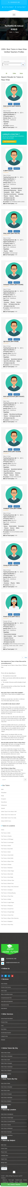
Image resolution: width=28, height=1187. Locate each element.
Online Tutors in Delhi (5, 1059)
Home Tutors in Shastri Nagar (7, 1117)
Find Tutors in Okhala (6, 864)
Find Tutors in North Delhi (7, 858)
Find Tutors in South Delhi (7, 855)
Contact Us (5, 1182)
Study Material (4, 1008)
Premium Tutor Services (6, 987)
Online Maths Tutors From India (8, 817)
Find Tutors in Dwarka (6, 836)
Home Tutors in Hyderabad (6, 1097)
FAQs (20, 1182)
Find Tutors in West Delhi (7, 874)
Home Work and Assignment (7, 1001)
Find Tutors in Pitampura (7, 905)
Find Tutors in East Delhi (7, 848)
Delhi (2, 789)
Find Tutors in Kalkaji (6, 899)
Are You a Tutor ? (21, 7)
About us (5, 1180)
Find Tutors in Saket (6, 851)
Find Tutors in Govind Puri (7, 908)
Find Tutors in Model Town (7, 883)
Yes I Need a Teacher (14, 1184)
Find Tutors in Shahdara (7, 867)
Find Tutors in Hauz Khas (7, 924)
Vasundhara (4, 802)
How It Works (3, 1029)
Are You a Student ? (9, 7)
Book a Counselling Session (7, 994)
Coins (2, 1025)
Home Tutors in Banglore (6, 1101)
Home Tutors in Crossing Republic (8, 1121)
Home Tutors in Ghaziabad (6, 1087)
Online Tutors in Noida (5, 1052)
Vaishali (3, 808)
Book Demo (16, 104)
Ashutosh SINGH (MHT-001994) (13, 284)
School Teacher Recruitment (7, 1018)
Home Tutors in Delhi (5, 1090)
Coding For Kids (4, 1036)
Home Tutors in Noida (5, 1083)
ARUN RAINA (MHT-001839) (12, 451)
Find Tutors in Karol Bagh (7, 877)
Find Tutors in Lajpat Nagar (7, 902)
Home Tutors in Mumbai (6, 1104)
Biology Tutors (4, 1162)
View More (4, 1076)
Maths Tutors (3, 1144)
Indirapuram (4, 805)
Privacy (11, 1182)
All (6, 73)
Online (14, 73)
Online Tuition (4, 990)
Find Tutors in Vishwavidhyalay (8, 893)
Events (25, 1180)
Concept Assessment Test (6, 997)
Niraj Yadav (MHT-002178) (11, 233)
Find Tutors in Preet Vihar (7, 896)
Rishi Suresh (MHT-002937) (12, 106)
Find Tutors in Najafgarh (7, 921)
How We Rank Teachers (6, 1032)
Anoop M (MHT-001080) (10, 565)
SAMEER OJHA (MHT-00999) (12, 508)
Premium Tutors (4, 1022)
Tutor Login (11, 1180)
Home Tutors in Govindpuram (7, 1114)
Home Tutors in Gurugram (6, 1094)
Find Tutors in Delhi (5, 833)
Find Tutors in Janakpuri (7, 889)
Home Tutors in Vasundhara (6, 1135)
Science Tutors (4, 1148)
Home (10, 32)
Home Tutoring (4, 983)
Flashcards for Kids (5, 1004)
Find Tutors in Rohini (6, 845)
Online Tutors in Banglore (6, 1070)
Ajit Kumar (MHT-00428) (10, 341)
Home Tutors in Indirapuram (6, 1128)
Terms (16, 1182)
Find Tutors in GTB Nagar (7, 839)
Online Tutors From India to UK (8, 814)
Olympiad (3, 1039)
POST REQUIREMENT (9, 141)
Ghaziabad (3, 792)
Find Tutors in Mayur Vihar (7, 861)
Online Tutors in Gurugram (6, 1063)
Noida (2, 795)
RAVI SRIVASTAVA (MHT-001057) (13, 396)
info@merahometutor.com (13, 962)
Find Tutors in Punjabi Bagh (7, 911)
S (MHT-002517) (8, 170)
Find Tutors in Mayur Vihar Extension (10, 886)
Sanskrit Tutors (4, 1166)
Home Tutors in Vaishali (6, 1124)
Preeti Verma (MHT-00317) (11, 616)
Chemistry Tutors (4, 1155)
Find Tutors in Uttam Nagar (7, 870)
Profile (10, 104)
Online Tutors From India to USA (9, 811)
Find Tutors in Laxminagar (7, 842)
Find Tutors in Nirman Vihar (7, 880)
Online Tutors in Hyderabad (6, 1066)
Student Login (18, 1180)
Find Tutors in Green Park (7, 915)
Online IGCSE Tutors (6, 821)
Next (26, 657)
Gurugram (3, 798)
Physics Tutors (4, 1152)
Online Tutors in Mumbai (6, 1073)
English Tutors (4, 1159)
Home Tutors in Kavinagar (6, 1131)
